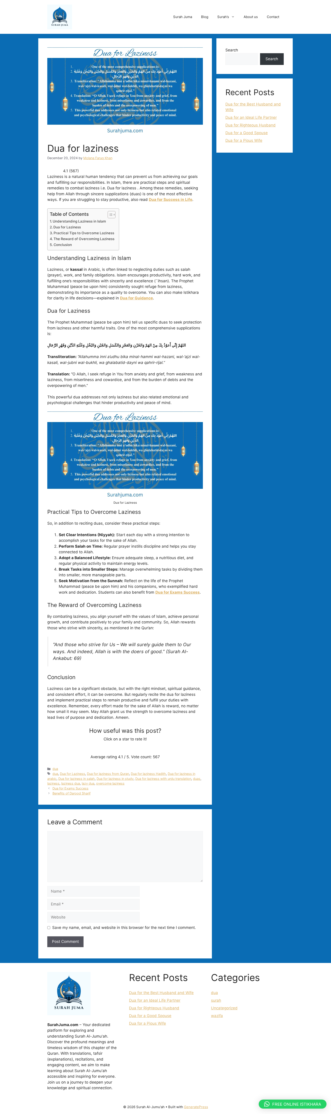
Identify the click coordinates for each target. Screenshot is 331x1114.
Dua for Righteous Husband (250, 125)
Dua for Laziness (67, 227)
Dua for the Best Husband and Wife (161, 992)
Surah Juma (182, 17)
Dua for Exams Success (177, 592)
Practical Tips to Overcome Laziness (84, 233)
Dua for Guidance (136, 298)
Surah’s (223, 17)
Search (231, 50)
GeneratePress (196, 1107)
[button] (292, 1104)
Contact (273, 17)
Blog (204, 17)
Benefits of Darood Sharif (71, 793)
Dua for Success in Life (170, 199)
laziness (53, 783)
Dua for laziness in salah (76, 779)
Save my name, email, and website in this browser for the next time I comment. (124, 927)
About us (251, 17)
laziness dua (70, 783)
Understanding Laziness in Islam (79, 221)
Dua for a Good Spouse (246, 133)
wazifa (217, 1015)
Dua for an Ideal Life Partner (251, 117)
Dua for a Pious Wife (243, 140)
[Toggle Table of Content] (109, 214)
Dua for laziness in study (115, 779)
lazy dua (88, 783)
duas (196, 779)
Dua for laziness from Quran (108, 774)
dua (55, 769)
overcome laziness (110, 783)
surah (216, 1000)
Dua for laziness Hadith (148, 774)
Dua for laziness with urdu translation (163, 779)
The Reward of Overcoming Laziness (84, 239)
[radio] (108, 748)
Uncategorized (224, 1008)
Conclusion (63, 245)
